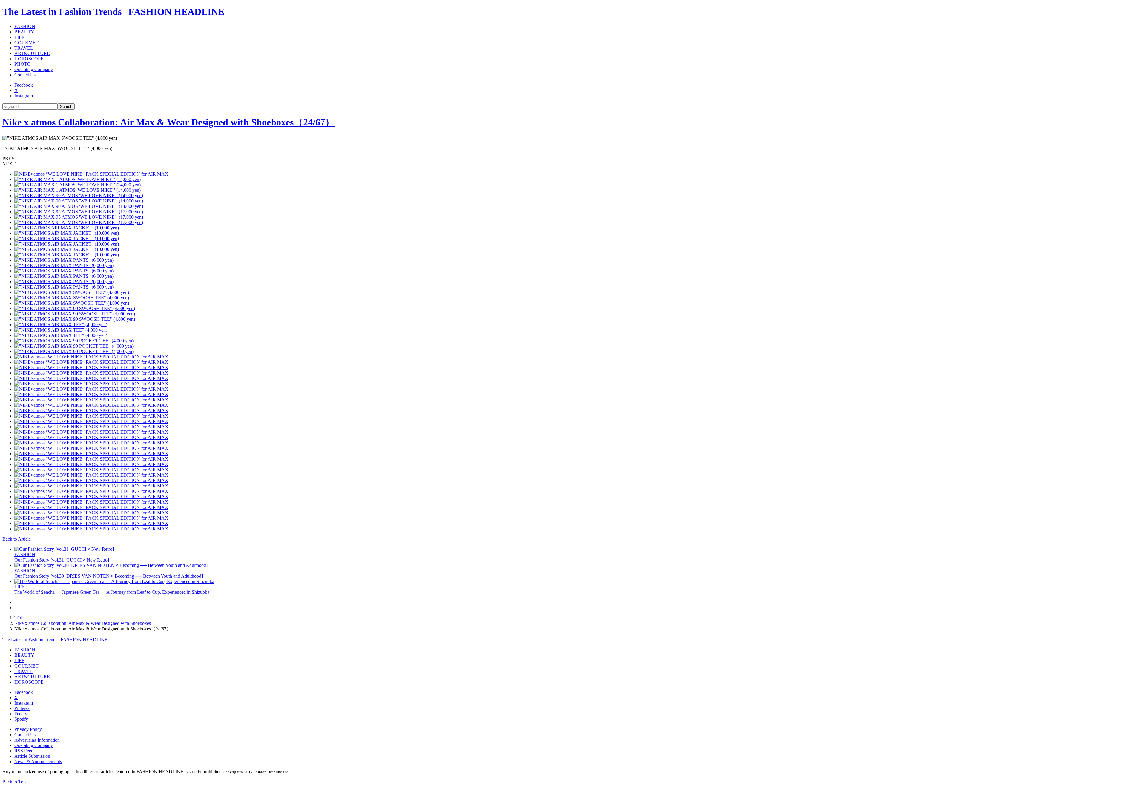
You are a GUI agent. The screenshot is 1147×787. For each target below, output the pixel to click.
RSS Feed (23, 750)
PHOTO (22, 64)
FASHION (24, 26)
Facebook (23, 85)
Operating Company (33, 69)
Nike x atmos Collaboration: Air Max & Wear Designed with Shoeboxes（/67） (168, 122)
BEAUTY (24, 31)
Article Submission (32, 756)
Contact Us (25, 74)
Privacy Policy (28, 729)
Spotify (21, 719)
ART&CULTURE (32, 53)
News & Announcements (38, 761)
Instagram (23, 95)
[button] (573, 158)
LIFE (19, 37)
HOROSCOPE (29, 58)
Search (66, 106)
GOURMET (26, 42)
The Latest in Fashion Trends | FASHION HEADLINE (113, 11)
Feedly (20, 713)
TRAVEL (23, 47)
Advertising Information (37, 739)
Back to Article (16, 538)
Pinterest (22, 708)
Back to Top (14, 781)
